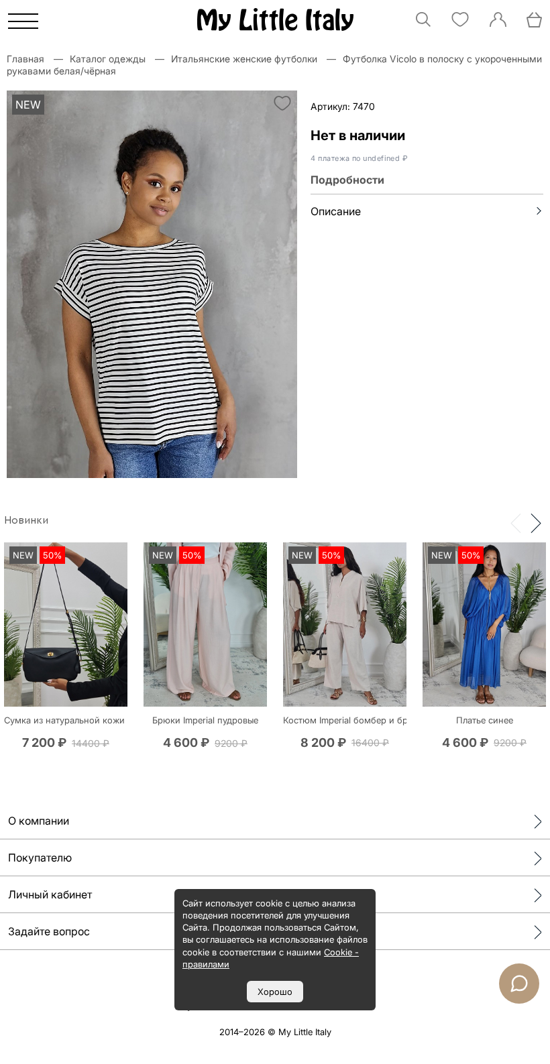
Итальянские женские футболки (244, 58)
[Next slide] (536, 522)
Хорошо (275, 991)
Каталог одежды (108, 58)
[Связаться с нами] (519, 983)
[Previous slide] (516, 522)
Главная (25, 58)
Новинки (26, 520)
